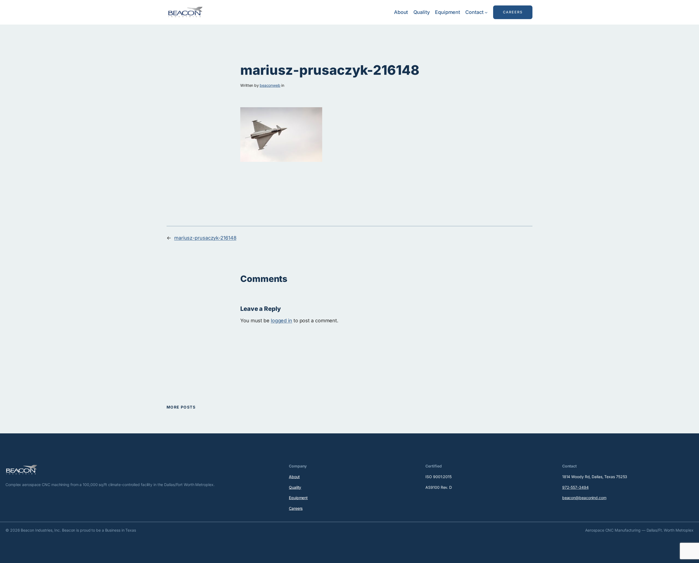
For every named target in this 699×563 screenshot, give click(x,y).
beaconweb (270, 85)
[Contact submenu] (486, 12)
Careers (296, 508)
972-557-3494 (575, 487)
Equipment (298, 497)
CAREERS (513, 12)
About (294, 476)
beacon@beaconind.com (584, 497)
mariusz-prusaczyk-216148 (205, 238)
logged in (281, 320)
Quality (295, 487)
